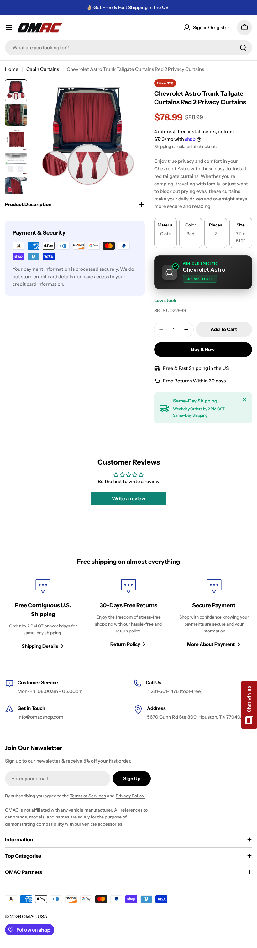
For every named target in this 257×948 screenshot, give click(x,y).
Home (11, 69)
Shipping (162, 146)
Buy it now (203, 349)
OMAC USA (34, 916)
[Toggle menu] (9, 27)
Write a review (128, 498)
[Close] (244, 400)
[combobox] (128, 47)
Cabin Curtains (42, 69)
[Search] (243, 47)
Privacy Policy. (130, 796)
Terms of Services (88, 796)
